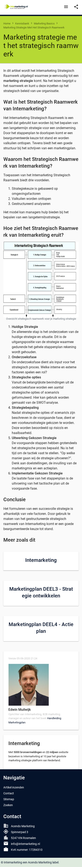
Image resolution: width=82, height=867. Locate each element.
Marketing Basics (44, 23)
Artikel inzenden (13, 787)
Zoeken (8, 805)
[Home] (16, 7)
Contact (8, 793)
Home (7, 23)
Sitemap (8, 799)
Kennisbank (22, 23)
